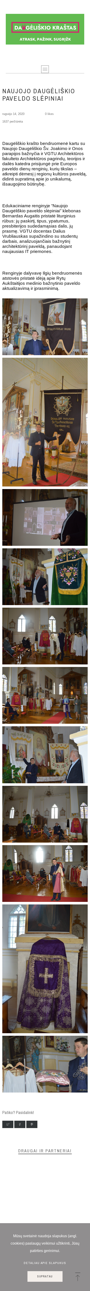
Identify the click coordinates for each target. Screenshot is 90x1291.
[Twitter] (7, 1124)
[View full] (45, 354)
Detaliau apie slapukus (45, 1263)
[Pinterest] (31, 1124)
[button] (78, 1277)
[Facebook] (19, 1124)
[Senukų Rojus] (45, 29)
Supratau (45, 1276)
